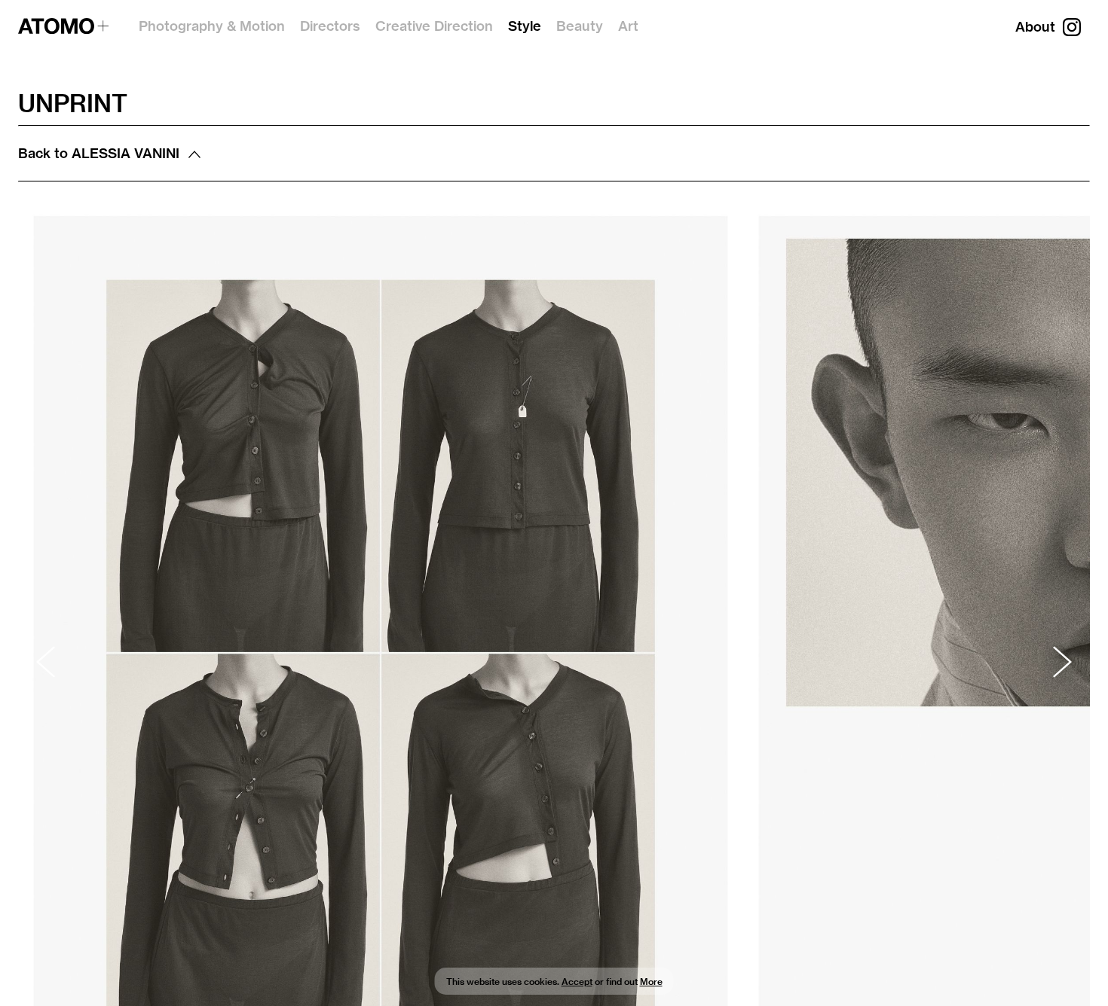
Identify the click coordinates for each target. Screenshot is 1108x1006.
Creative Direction (434, 26)
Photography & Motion (212, 26)
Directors (330, 26)
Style (524, 26)
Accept (577, 981)
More (651, 981)
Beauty (579, 26)
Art (628, 26)
